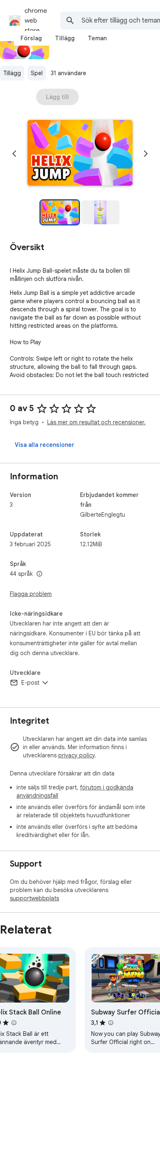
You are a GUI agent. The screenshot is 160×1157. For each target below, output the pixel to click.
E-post (30, 682)
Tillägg (12, 73)
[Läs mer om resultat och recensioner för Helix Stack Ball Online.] (14, 1023)
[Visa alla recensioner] (44, 445)
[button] (80, 154)
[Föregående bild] (14, 153)
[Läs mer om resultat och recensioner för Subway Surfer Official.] (111, 1023)
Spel (37, 73)
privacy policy (76, 755)
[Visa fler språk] (39, 574)
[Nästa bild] (145, 153)
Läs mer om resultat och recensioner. (96, 422)
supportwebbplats (34, 898)
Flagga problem (31, 594)
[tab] (31, 38)
